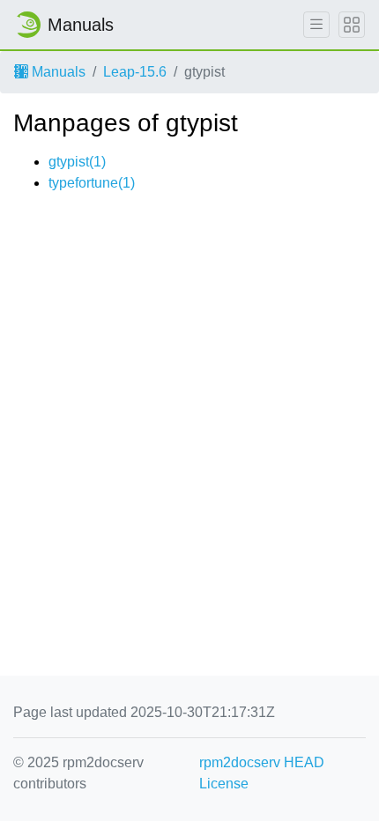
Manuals (56, 71)
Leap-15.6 (135, 71)
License (224, 783)
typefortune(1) (91, 182)
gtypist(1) (77, 161)
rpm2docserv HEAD (261, 762)
